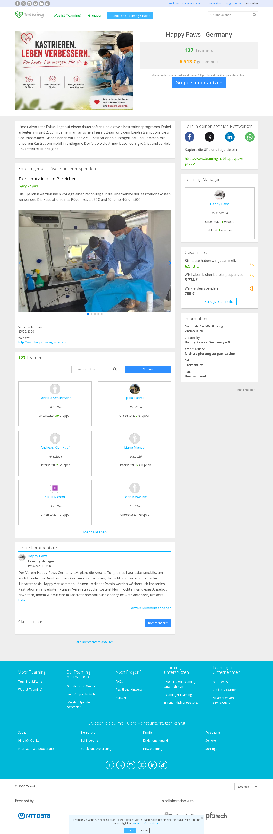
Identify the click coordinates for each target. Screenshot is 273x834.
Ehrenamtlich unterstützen (182, 702)
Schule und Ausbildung (96, 749)
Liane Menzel (134, 447)
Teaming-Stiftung (30, 681)
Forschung (212, 732)
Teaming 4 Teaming (178, 695)
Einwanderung (152, 749)
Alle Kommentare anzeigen (95, 642)
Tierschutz (88, 732)
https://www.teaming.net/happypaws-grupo (215, 161)
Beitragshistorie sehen (219, 302)
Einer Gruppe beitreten (82, 694)
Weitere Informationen (146, 823)
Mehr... (22, 600)
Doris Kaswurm (135, 497)
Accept (130, 830)
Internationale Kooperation (36, 749)
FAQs (119, 681)
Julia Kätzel (135, 398)
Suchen (148, 369)
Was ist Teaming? (68, 15)
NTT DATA (220, 682)
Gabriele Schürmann (55, 398)
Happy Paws (37, 556)
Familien (148, 732)
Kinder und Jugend (155, 740)
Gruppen (95, 15)
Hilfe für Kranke (28, 740)
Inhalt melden (246, 390)
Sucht (22, 732)
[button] (88, 314)
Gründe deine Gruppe (81, 686)
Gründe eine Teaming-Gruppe (129, 16)
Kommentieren (158, 623)
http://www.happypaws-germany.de (42, 342)
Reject (144, 830)
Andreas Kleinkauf (55, 447)
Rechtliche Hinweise (129, 689)
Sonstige (211, 749)
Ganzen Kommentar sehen (150, 608)
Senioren (211, 740)
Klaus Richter (55, 497)
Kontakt (120, 698)
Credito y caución (225, 690)
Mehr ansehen (95, 532)
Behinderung (89, 740)
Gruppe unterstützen (199, 82)
